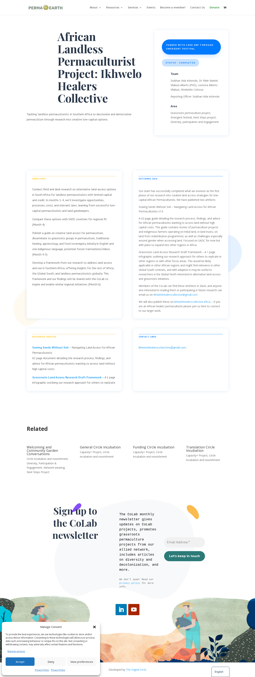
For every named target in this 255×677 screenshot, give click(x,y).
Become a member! (172, 7)
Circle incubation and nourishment (47, 459)
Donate (214, 7)
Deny (51, 662)
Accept (20, 662)
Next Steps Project (38, 472)
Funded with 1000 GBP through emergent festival (189, 47)
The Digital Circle (136, 669)
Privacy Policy (42, 670)
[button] (94, 627)
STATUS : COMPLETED (180, 62)
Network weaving (54, 467)
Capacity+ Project (90, 452)
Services (133, 7)
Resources (112, 7)
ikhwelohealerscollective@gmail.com (175, 294)
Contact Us (197, 7)
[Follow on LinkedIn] (121, 609)
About (94, 7)
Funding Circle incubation (153, 447)
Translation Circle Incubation (200, 449)
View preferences (81, 662)
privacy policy (129, 583)
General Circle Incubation (100, 447)
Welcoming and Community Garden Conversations (42, 450)
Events (151, 7)
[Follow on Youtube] (133, 609)
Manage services (16, 651)
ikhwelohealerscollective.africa (192, 301)
